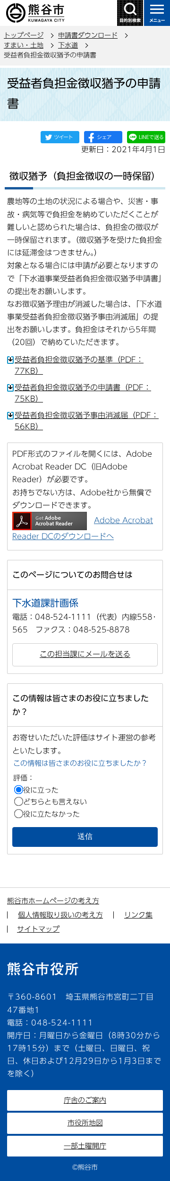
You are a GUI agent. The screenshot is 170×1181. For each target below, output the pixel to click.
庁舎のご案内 (85, 1100)
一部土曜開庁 (85, 1145)
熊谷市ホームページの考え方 (53, 900)
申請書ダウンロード (88, 35)
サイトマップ (38, 929)
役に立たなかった (51, 814)
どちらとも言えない (55, 801)
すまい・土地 (23, 45)
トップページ (23, 35)
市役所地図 (85, 1122)
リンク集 (138, 915)
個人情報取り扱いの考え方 (60, 915)
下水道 (68, 45)
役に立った (41, 790)
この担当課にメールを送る (85, 654)
